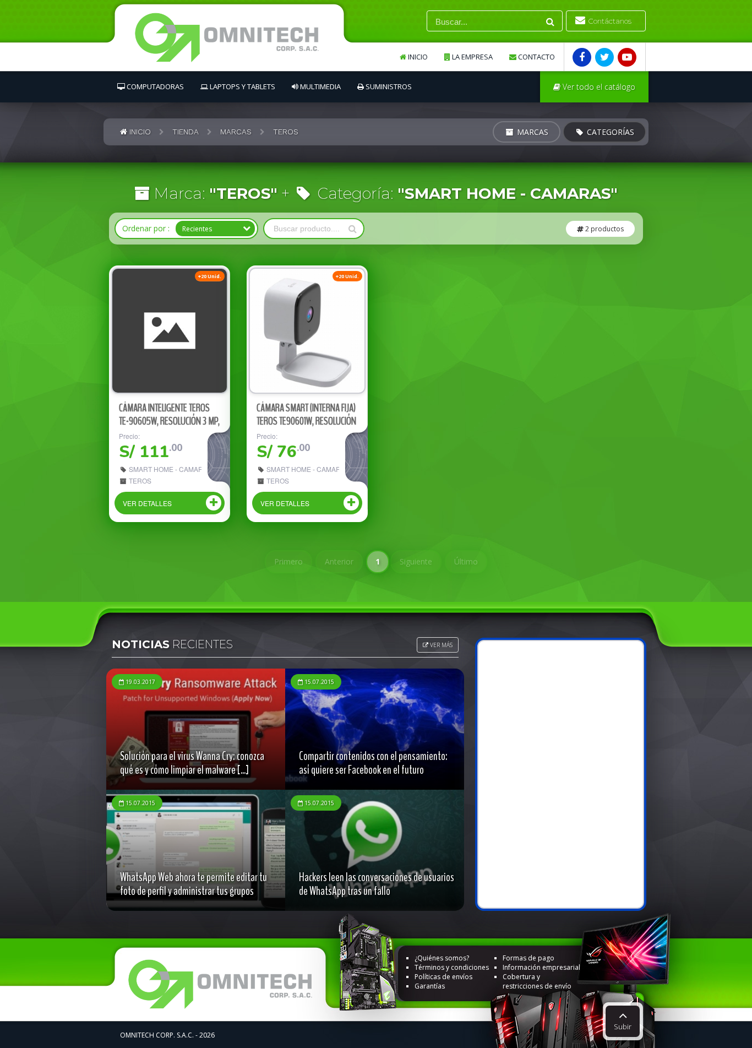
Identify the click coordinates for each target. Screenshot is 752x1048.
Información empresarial (541, 967)
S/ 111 (150, 452)
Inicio (417, 57)
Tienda (185, 131)
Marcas (531, 132)
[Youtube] (627, 57)
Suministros (388, 86)
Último (466, 561)
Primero (288, 561)
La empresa (471, 57)
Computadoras (154, 86)
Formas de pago (528, 958)
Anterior (339, 561)
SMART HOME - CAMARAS (164, 469)
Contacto (535, 57)
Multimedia (319, 86)
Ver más (440, 645)
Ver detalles (147, 503)
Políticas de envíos (443, 976)
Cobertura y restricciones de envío (537, 981)
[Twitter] (604, 57)
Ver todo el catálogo (597, 87)
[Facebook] (582, 57)
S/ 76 (283, 452)
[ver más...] (169, 331)
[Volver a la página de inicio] (238, 40)
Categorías (609, 132)
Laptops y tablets (241, 86)
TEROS (139, 480)
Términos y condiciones (452, 967)
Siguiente (416, 561)
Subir (622, 1026)
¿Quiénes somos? (442, 958)
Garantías (430, 986)
